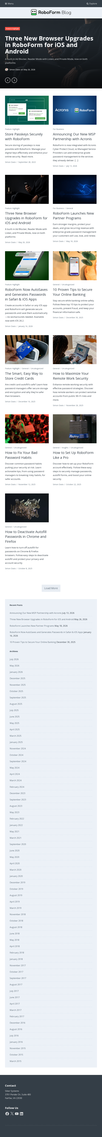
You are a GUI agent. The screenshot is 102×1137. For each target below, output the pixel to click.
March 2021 (15, 837)
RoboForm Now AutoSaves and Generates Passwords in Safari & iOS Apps (26, 294)
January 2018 (16, 959)
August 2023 (16, 806)
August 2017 (16, 984)
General (69, 208)
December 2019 (17, 882)
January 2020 (16, 876)
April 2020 (15, 863)
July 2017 (14, 991)
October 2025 (16, 691)
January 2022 (16, 825)
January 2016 (16, 1042)
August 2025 (16, 703)
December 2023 (17, 793)
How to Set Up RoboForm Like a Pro (73, 455)
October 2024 (16, 755)
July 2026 (14, 659)
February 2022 (17, 818)
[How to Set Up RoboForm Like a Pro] (74, 428)
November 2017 (18, 965)
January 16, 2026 (25, 326)
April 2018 (15, 946)
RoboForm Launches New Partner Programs (73, 215)
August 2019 (16, 895)
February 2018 (17, 952)
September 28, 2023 (27, 162)
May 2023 (14, 812)
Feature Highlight (12, 29)
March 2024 (15, 780)
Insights (65, 447)
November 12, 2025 (26, 484)
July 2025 (14, 710)
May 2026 (14, 665)
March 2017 (15, 1010)
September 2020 (18, 844)
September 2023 (18, 799)
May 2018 (14, 939)
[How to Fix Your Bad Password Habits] (27, 428)
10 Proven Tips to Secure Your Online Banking (72, 292)
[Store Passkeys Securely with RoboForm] (27, 110)
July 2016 (14, 1035)
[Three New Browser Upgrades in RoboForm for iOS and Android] (27, 189)
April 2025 (15, 729)
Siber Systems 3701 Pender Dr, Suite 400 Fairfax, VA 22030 (18, 1094)
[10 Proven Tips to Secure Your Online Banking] (74, 265)
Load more (51, 588)
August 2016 (16, 1029)
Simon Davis (15, 69)
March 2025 (15, 735)
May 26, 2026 (24, 242)
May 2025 (14, 723)
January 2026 (16, 672)
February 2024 (17, 786)
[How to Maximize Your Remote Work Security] (74, 349)
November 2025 (18, 684)
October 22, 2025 (73, 484)
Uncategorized (68, 284)
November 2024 (18, 748)
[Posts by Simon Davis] (7, 69)
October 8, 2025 (25, 568)
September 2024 (18, 761)
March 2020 (15, 869)
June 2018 (15, 933)
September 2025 (18, 697)
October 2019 (16, 888)
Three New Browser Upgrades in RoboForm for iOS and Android (49, 44)
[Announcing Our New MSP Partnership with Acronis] (74, 110)
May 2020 (14, 857)
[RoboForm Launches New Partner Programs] (74, 189)
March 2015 (15, 1061)
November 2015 (18, 1048)
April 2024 (15, 774)
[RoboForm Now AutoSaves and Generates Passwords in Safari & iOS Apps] (27, 265)
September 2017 (18, 978)
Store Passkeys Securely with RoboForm (24, 136)
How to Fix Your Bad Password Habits (21, 455)
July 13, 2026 (71, 166)
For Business (58, 129)
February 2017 (17, 1016)
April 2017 (15, 1003)
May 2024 (14, 767)
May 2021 (14, 831)
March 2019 (15, 908)
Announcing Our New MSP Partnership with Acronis (74, 136)
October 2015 (16, 1054)
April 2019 (15, 901)
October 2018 (16, 920)
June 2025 (15, 716)
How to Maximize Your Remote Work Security (71, 376)
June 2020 (15, 850)
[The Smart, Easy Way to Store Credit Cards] (27, 349)
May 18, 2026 (72, 241)
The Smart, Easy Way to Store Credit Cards (24, 376)
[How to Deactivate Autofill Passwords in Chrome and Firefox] (27, 507)
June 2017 (15, 997)
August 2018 (16, 927)
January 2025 (16, 742)
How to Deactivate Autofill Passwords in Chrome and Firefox (25, 536)
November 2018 (18, 914)
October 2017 (16, 971)
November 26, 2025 (74, 405)
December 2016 (17, 1022)
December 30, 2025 (74, 317)
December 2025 (17, 678)
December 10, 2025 (26, 401)
